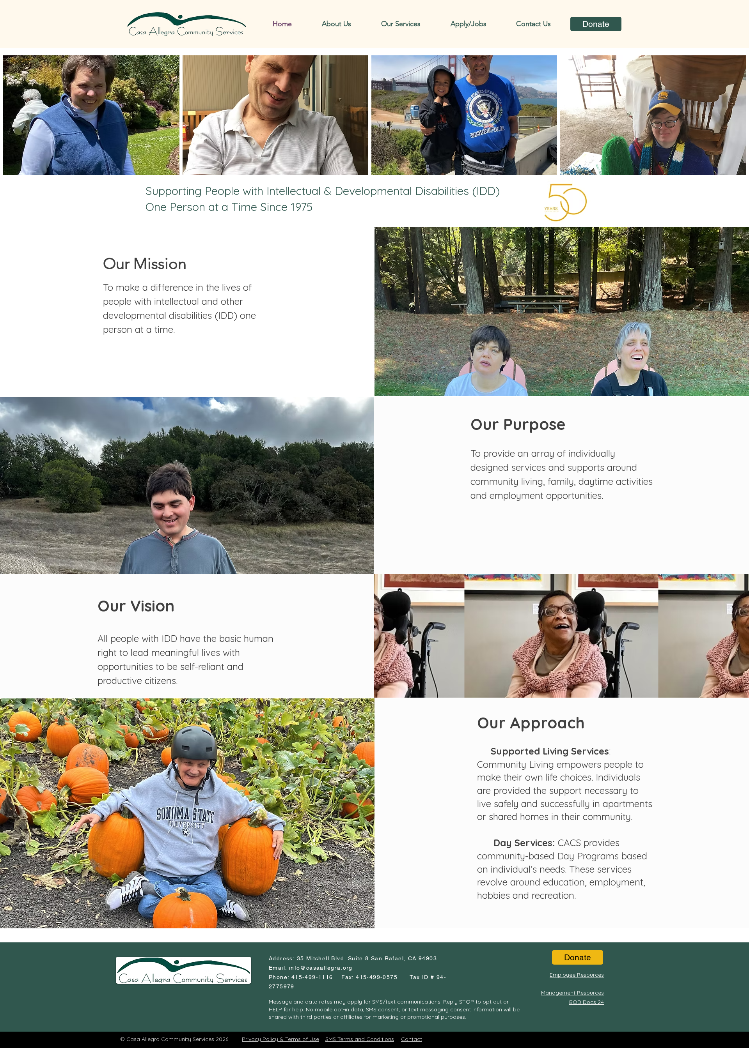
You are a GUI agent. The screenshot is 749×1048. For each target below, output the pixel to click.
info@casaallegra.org (321, 968)
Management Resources (572, 992)
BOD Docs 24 (586, 1002)
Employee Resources (577, 974)
